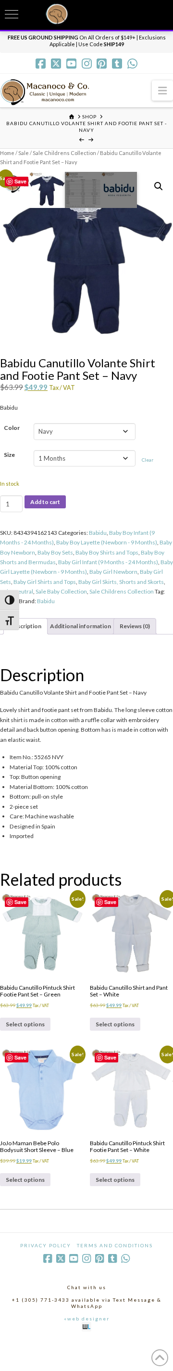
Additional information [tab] (80, 626)
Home (7, 153)
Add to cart (45, 501)
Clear (147, 460)
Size (9, 454)
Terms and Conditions (115, 1245)
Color (12, 427)
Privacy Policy (45, 1245)
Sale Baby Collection (61, 591)
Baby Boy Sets (55, 552)
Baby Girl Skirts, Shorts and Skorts (121, 581)
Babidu (98, 532)
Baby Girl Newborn (113, 571)
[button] (162, 90)
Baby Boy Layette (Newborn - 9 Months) (106, 542)
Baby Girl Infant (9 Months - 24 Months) (108, 562)
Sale (23, 153)
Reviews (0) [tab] (135, 626)
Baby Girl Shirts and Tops (44, 581)
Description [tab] (25, 626)
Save (20, 181)
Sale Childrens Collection (64, 153)
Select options (25, 1024)
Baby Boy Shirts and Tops (106, 552)
